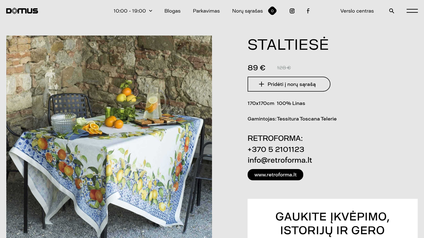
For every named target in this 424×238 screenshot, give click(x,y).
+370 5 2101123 (276, 149)
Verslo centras (357, 11)
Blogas (172, 11)
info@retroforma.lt (280, 160)
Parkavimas (206, 11)
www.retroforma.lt (275, 175)
